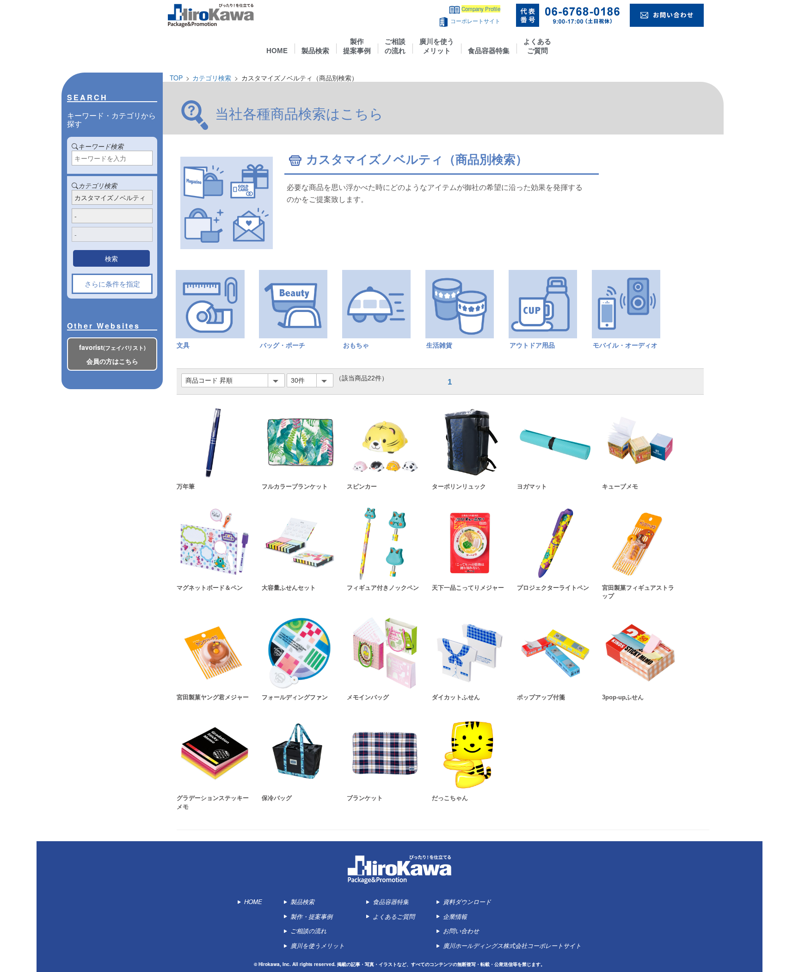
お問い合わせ (461, 930)
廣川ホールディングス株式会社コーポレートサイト (512, 945)
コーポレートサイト (475, 20)
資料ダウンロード (467, 901)
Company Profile (480, 8)
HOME (277, 51)
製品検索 (315, 51)
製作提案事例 (357, 46)
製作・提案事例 (310, 916)
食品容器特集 (489, 51)
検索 (111, 258)
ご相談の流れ (395, 46)
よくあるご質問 (537, 46)
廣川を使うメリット (436, 46)
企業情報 (455, 916)
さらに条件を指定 (112, 283)
